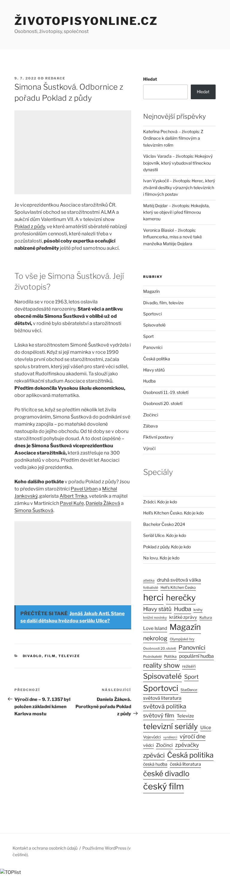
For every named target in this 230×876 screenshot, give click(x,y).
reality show (161, 665)
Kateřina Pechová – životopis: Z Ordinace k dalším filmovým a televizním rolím (173, 138)
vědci (148, 745)
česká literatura (185, 764)
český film (163, 786)
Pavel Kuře (72, 503)
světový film (158, 715)
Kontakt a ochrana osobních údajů (45, 848)
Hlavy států (154, 369)
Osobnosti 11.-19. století (165, 392)
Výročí (149, 448)
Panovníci (152, 347)
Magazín (151, 291)
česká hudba (155, 764)
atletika (149, 581)
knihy (197, 609)
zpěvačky (187, 745)
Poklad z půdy (29, 226)
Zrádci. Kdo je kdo (160, 501)
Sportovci (152, 313)
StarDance (189, 690)
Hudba (149, 380)
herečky (181, 598)
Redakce (55, 78)
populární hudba (196, 656)
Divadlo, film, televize (51, 656)
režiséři (189, 666)
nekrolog (155, 638)
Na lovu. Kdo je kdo (161, 557)
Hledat (150, 79)
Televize (185, 716)
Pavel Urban (84, 489)
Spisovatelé (154, 324)
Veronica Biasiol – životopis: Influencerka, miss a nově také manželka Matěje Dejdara (172, 237)
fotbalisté (150, 587)
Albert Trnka (73, 496)
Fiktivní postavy (158, 436)
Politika (170, 656)
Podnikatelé (152, 656)
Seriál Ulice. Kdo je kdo (164, 535)
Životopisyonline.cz (86, 21)
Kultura (205, 617)
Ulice (205, 727)
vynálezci (170, 737)
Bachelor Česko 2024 (164, 524)
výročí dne (192, 736)
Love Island (155, 628)
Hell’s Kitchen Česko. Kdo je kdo (173, 512)
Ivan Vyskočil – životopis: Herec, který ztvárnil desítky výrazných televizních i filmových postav (179, 187)
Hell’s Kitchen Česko (178, 587)
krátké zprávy (183, 617)
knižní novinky (155, 617)
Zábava (150, 425)
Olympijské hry (182, 639)
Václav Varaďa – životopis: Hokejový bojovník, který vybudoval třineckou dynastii (178, 162)
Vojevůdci (152, 737)
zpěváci (154, 755)
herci (153, 597)
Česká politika (156, 358)
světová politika (164, 706)
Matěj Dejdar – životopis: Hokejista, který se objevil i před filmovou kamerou (176, 212)
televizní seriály (170, 726)
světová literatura (162, 698)
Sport (148, 336)
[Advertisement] (72, 152)
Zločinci (150, 414)
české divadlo (166, 773)
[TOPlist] (10, 872)
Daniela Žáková (103, 503)
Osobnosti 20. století (162, 403)
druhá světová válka (179, 580)
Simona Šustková (33, 510)
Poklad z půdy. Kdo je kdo (167, 546)
